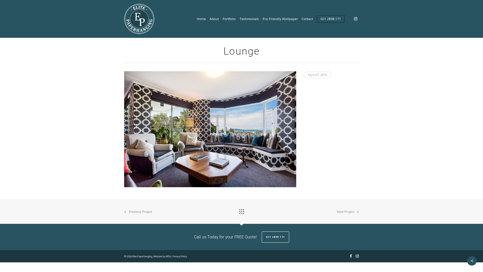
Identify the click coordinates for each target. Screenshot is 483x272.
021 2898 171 (275, 237)
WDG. (169, 256)
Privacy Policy (179, 256)
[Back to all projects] (241, 210)
